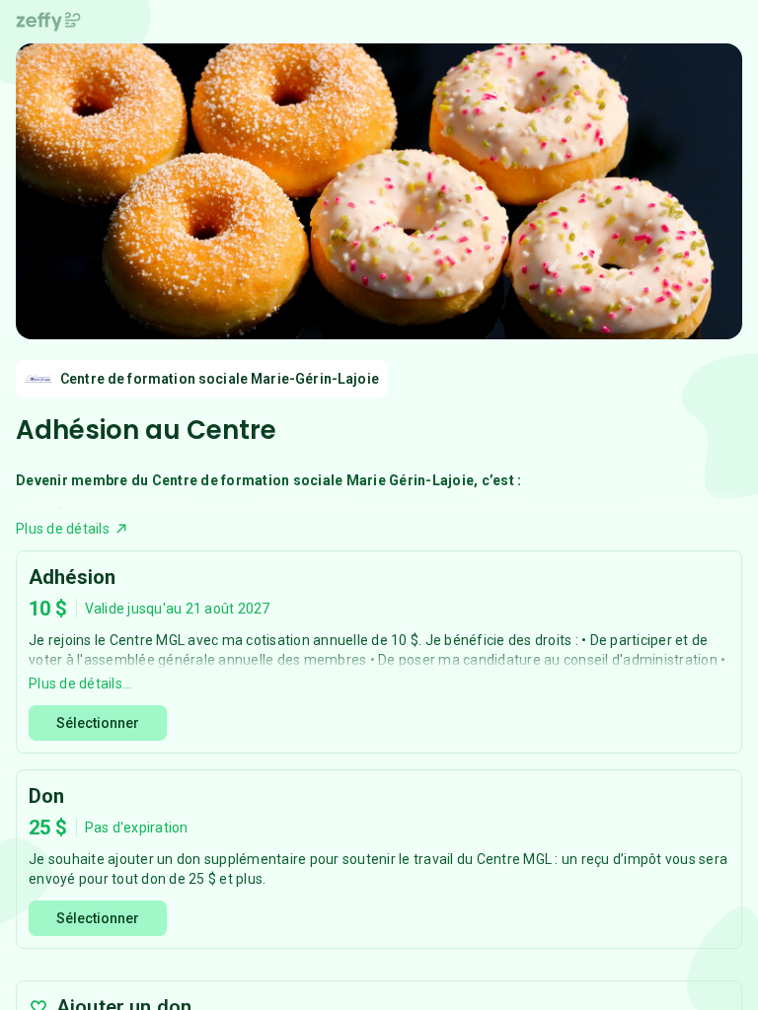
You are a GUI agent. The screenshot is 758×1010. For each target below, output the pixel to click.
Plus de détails (63, 529)
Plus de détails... (80, 683)
